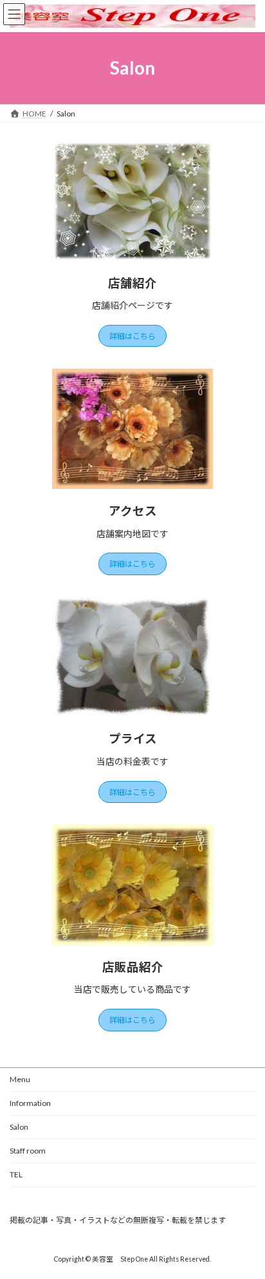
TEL (20, 1174)
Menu (20, 1079)
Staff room (28, 1150)
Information (30, 1103)
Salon (19, 1127)
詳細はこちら (132, 336)
